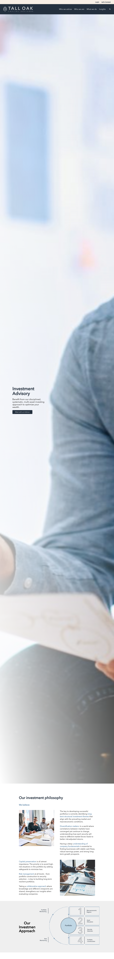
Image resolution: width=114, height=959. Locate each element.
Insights (102, 9)
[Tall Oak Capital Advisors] (18, 9)
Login (97, 2)
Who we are (79, 9)
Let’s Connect (106, 2)
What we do (92, 9)
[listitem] (92, 911)
